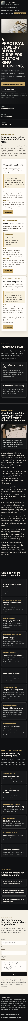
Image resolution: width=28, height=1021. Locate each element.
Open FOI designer (8, 89)
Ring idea (4, 958)
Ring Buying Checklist (7, 13)
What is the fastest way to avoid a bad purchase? (13, 900)
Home (3, 1014)
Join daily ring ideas (14, 974)
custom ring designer (20, 13)
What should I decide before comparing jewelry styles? (12, 883)
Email (3, 939)
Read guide (8, 212)
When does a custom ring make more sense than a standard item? (13, 891)
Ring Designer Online (11, 1014)
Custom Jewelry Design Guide (9, 7)
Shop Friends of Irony (15, 1017)
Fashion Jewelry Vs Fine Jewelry (10, 10)
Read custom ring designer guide (13, 84)
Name (3, 948)
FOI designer (4, 1017)
